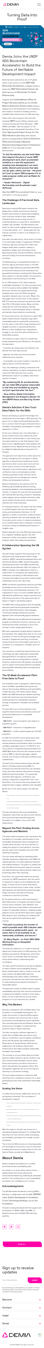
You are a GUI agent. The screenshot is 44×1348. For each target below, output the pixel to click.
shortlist (35, 267)
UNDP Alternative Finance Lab (24, 89)
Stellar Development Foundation (23, 1197)
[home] (10, 4)
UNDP (12, 121)
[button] (39, 4)
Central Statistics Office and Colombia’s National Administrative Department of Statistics (21, 141)
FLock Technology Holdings (15, 1200)
